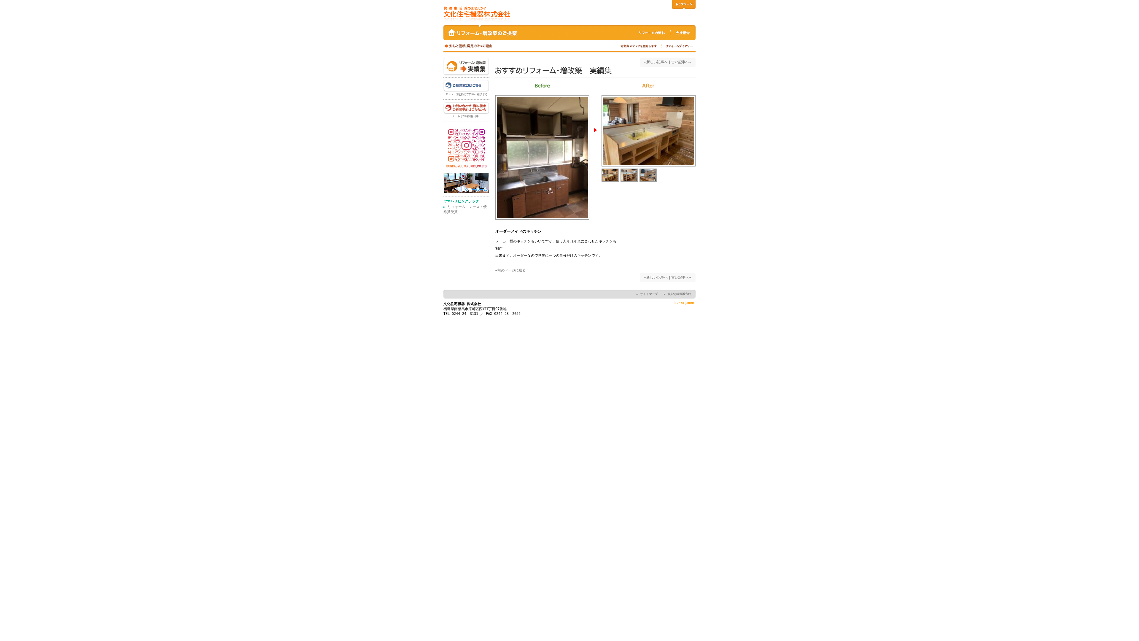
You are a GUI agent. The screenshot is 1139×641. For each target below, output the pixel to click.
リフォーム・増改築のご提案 (508, 31)
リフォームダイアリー (678, 46)
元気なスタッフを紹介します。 (639, 46)
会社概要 (683, 31)
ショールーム (466, 183)
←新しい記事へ (656, 62)
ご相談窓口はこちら (466, 86)
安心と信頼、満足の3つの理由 (473, 46)
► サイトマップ (647, 294)
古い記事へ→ (681, 62)
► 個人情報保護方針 (677, 294)
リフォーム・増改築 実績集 (466, 67)
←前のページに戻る (510, 270)
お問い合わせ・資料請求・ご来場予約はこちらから (466, 108)
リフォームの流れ (652, 31)
